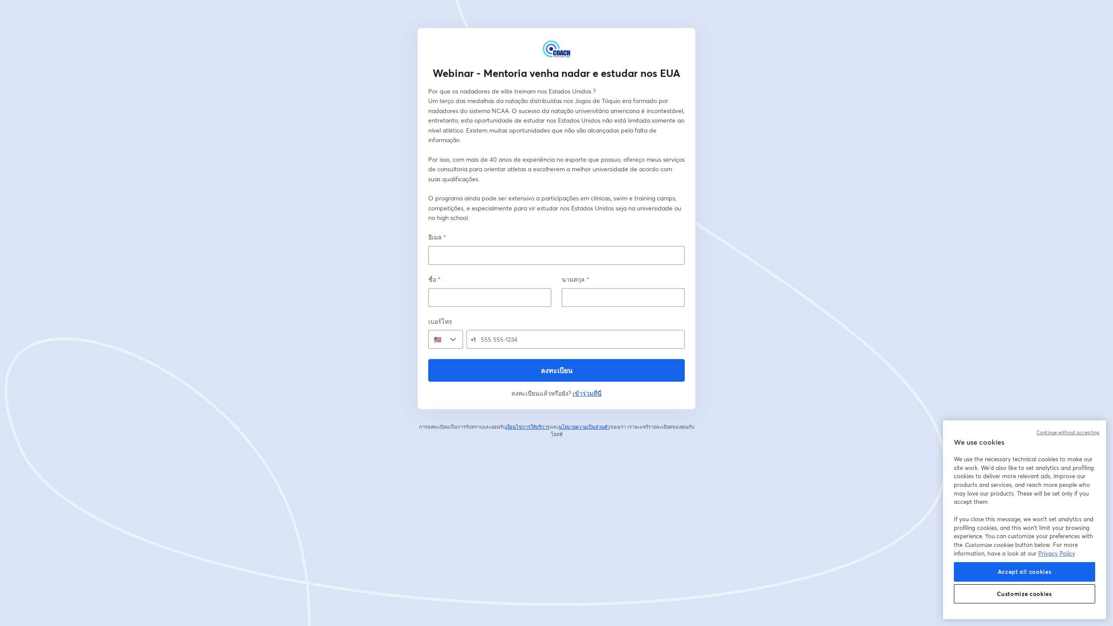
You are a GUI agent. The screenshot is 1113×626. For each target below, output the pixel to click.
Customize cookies (1024, 594)
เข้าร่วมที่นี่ (587, 393)
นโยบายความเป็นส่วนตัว (584, 427)
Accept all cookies (1025, 572)
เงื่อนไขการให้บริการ (528, 427)
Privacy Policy (1056, 553)
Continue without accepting (1068, 433)
